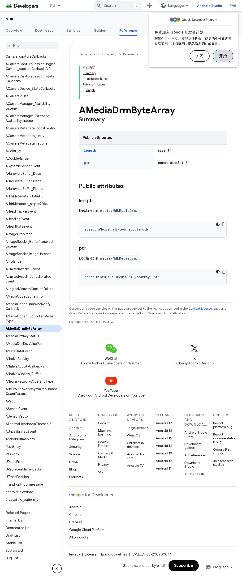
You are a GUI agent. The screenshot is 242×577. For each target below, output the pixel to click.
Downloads (44, 30)
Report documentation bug (224, 438)
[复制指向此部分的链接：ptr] (90, 249)
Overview (14, 30)
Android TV (135, 465)
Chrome (75, 515)
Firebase (75, 522)
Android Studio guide (195, 434)
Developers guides (192, 446)
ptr (87, 162)
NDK (10, 19)
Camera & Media (105, 455)
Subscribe (183, 565)
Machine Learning (104, 432)
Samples (74, 30)
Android (75, 428)
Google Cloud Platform (86, 530)
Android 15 (164, 438)
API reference (194, 455)
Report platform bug (223, 425)
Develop (111, 54)
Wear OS (133, 435)
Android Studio (209, 6)
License (90, 554)
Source (74, 454)
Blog (72, 469)
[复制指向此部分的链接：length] (97, 201)
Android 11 (164, 468)
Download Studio (192, 465)
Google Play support (222, 451)
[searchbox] (32, 45)
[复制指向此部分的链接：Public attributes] (128, 186)
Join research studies (223, 463)
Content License (200, 309)
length (90, 150)
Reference (128, 30)
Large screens (137, 428)
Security (75, 447)
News (73, 462)
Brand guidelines (114, 554)
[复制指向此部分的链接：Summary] (109, 120)
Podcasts (76, 477)
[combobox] (118, 5)
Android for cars (135, 456)
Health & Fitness (104, 444)
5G (100, 472)
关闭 (199, 56)
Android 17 (164, 423)
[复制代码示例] (223, 224)
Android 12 (164, 461)
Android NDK (194, 474)
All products (78, 537)
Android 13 (164, 453)
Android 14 (164, 446)
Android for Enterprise (78, 437)
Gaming (104, 423)
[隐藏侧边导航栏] (57, 568)
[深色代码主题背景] (218, 224)
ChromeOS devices (135, 445)
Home (83, 54)
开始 (223, 56)
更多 (52, 6)
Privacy (103, 464)
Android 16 (164, 430)
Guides (100, 30)
